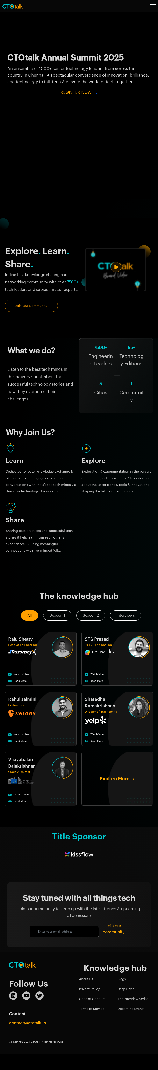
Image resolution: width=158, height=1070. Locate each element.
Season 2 (91, 615)
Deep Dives (125, 989)
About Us (86, 979)
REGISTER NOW (76, 92)
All (29, 615)
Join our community (114, 929)
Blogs (121, 979)
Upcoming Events (130, 1008)
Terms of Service (91, 1008)
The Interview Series (132, 999)
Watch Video (21, 674)
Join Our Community (31, 305)
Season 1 (57, 615)
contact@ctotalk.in (27, 1023)
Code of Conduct (92, 999)
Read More (20, 681)
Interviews (125, 615)
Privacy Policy (89, 989)
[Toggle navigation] (153, 6)
